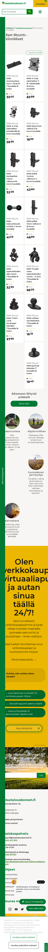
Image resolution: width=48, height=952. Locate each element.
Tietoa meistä (11, 823)
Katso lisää (24, 403)
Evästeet (46, 947)
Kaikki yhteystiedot (13, 819)
